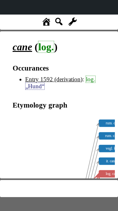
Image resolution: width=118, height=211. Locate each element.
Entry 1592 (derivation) (53, 79)
